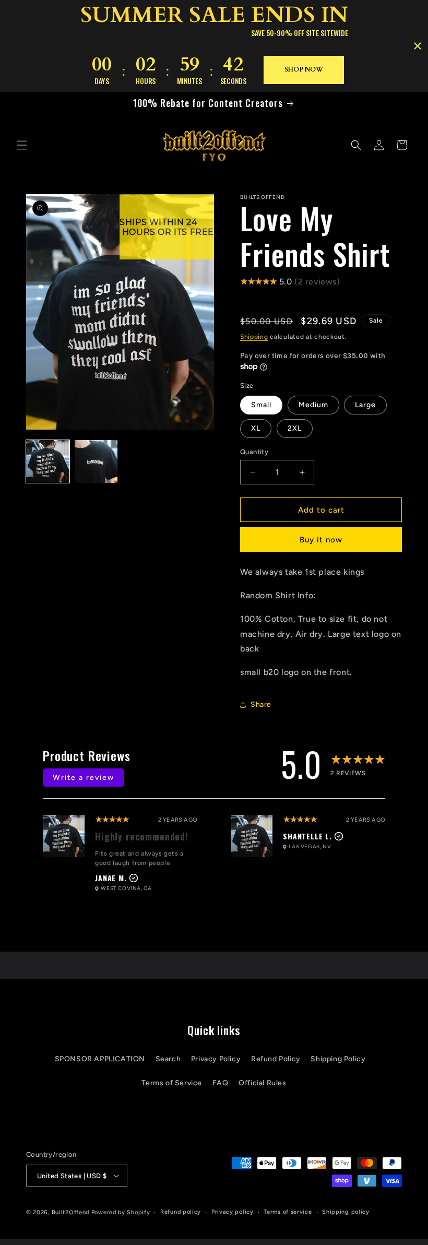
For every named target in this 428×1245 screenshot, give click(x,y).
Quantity (254, 452)
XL (255, 428)
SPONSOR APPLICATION (100, 1058)
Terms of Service (171, 1082)
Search (168, 1058)
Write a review (83, 777)
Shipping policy (346, 1211)
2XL (295, 428)
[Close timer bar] (417, 46)
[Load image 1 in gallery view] (47, 461)
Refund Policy (276, 1058)
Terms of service (288, 1211)
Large (365, 404)
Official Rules (262, 1082)
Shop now (303, 69)
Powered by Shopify (120, 1212)
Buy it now (321, 539)
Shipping (254, 336)
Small (261, 404)
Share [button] (261, 704)
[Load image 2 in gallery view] (96, 461)
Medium (313, 404)
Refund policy (180, 1211)
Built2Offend (70, 1212)
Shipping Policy (338, 1058)
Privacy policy (232, 1211)
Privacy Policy (216, 1058)
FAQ (220, 1082)
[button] (21, 145)
